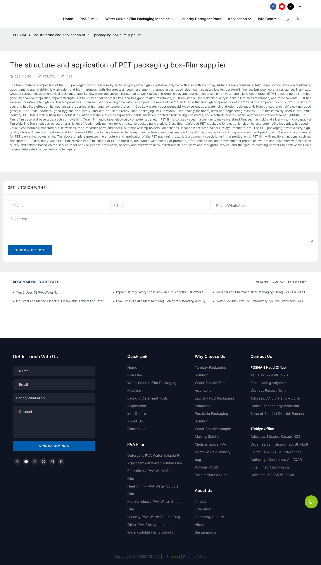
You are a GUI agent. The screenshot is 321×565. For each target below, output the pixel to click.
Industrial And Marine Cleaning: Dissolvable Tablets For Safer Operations (62, 301)
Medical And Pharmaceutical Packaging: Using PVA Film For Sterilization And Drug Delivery (262, 292)
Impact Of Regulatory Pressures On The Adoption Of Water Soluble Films (162, 292)
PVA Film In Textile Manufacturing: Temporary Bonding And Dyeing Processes (162, 301)
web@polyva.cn (274, 383)
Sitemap (172, 556)
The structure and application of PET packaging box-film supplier (86, 35)
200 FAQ (278, 281)
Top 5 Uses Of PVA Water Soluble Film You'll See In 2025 (38, 292)
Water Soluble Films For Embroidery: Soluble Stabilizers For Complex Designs (262, 301)
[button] (288, 19)
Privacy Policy (297, 281)
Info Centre (261, 281)
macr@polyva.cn (275, 467)
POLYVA (19, 35)
